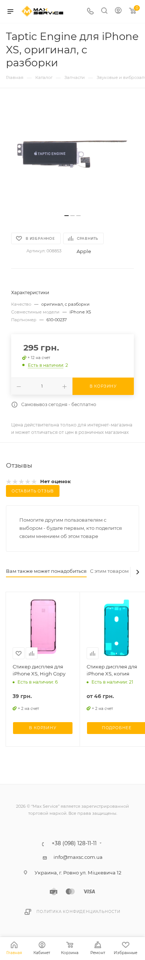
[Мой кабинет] (118, 11)
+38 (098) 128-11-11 (74, 843)
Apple (84, 251)
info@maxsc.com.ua (78, 857)
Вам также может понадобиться (46, 571)
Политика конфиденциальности (78, 911)
